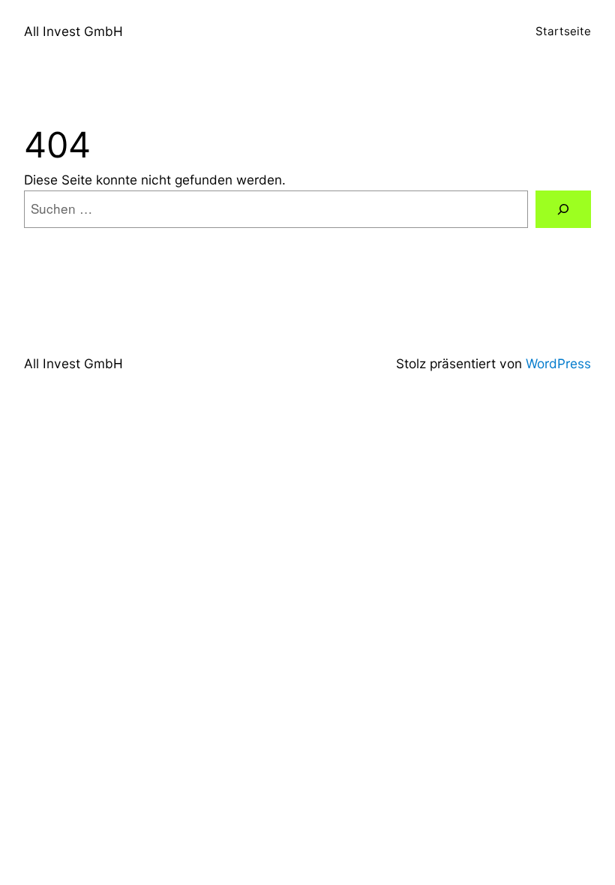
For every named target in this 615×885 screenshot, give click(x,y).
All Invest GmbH (73, 31)
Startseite (563, 31)
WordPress (558, 363)
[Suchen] (563, 209)
